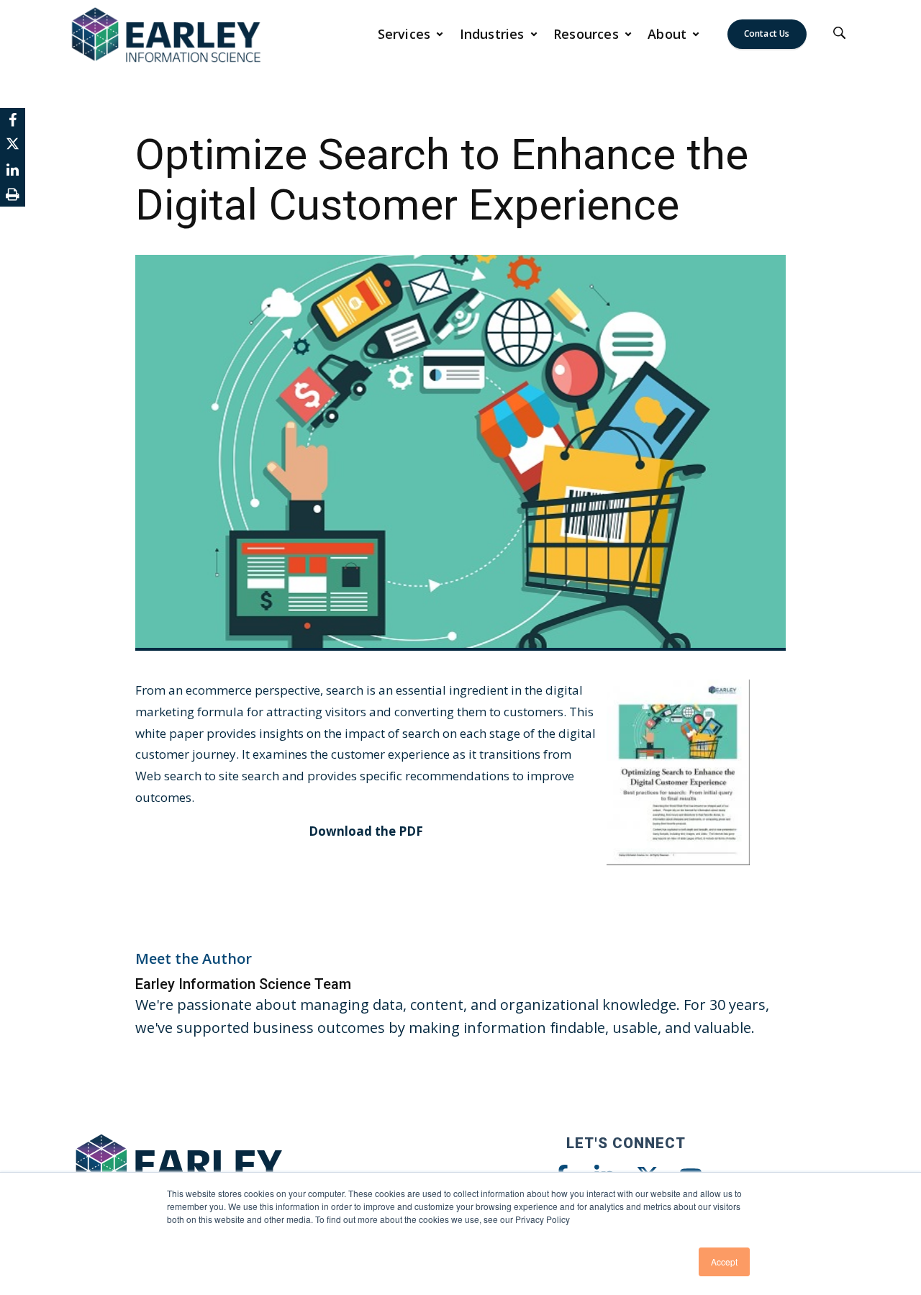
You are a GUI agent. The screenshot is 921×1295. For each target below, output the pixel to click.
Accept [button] (724, 1261)
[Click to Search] (839, 33)
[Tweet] (12, 145)
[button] (411, 33)
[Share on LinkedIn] (12, 169)
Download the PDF (366, 831)
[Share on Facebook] (13, 120)
